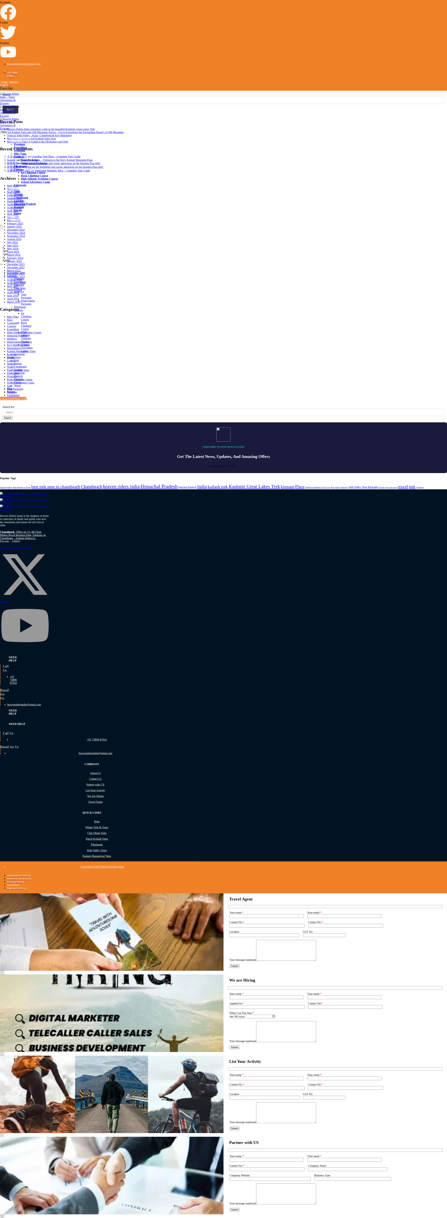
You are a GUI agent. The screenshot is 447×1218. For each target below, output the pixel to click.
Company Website (239, 1175)
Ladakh (18, 200)
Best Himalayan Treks (22, 487)
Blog (13, 216)
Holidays (19, 156)
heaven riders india (121, 486)
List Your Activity (95, 790)
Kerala (18, 210)
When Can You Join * (241, 1013)
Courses (19, 169)
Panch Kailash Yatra (97, 838)
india (202, 486)
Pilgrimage (20, 166)
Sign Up (13, 81)
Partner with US (95, 784)
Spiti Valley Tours (97, 850)
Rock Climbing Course (34, 175)
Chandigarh (91, 486)
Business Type (322, 1175)
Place (300, 486)
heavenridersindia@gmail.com (24, 704)
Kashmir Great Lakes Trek (254, 486)
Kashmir (19, 207)
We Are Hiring (95, 796)
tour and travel (391, 487)
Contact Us (95, 778)
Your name (236, 912)
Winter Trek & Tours (96, 827)
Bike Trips (20, 153)
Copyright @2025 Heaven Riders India (102, 866)
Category (15, 141)
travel (403, 486)
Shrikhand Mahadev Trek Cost (317, 487)
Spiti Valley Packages (339, 487)
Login (4, 81)
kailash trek (218, 486)
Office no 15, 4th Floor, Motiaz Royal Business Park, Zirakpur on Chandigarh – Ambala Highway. (23, 535)
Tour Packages (30, 160)
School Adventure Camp (35, 181)
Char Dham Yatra (97, 833)
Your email (314, 912)
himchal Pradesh (187, 487)
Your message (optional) (242, 959)
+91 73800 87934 (13, 679)
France (4, 88)
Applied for (236, 1003)
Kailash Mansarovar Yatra (97, 856)
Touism (382, 487)
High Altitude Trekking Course (39, 178)
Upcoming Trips (19, 138)
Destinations (17, 188)
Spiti (16, 191)
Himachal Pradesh (25, 203)
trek (412, 486)
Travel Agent (95, 801)
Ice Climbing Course (33, 172)
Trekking (19, 150)
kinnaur (287, 486)
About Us (95, 773)
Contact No (236, 922)
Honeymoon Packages (34, 163)
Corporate (20, 185)
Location (234, 931)
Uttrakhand (21, 197)
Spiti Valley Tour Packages (363, 487)
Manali (18, 194)
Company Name (317, 1165)
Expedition (20, 147)
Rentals (14, 219)
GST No (308, 931)
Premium (19, 144)
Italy (10, 88)
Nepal (17, 213)
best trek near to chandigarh (55, 486)
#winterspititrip (6, 487)
